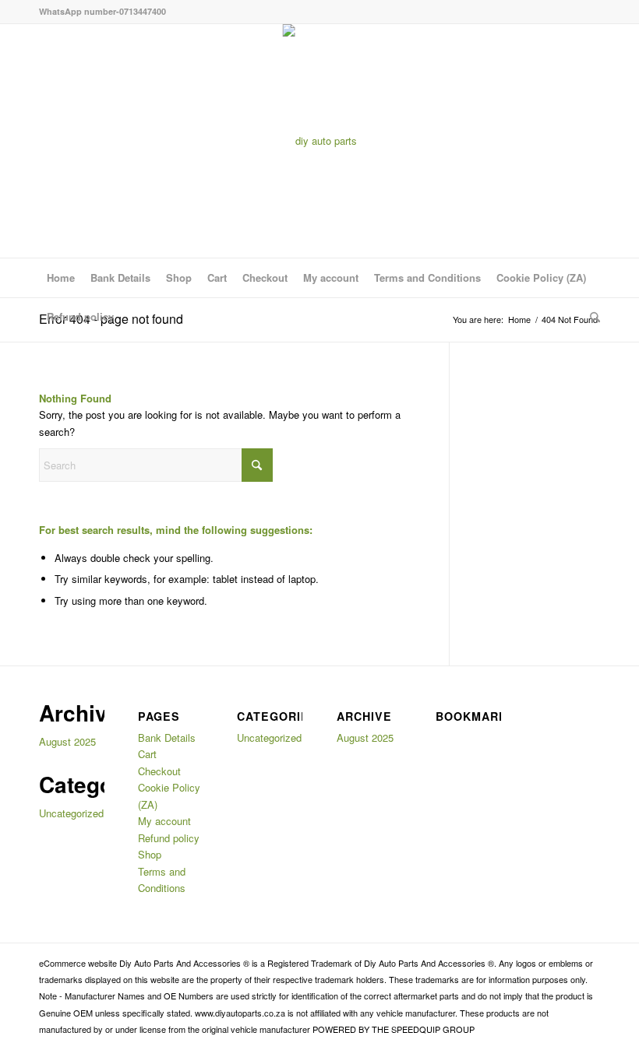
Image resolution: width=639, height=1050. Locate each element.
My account (330, 277)
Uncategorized (71, 813)
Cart (217, 277)
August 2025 (67, 741)
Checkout (265, 277)
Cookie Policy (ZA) (541, 277)
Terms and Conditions (427, 277)
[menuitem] (591, 316)
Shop (179, 277)
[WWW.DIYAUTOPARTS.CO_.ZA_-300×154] (320, 141)
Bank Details (120, 277)
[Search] (591, 316)
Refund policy (80, 316)
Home (61, 277)
